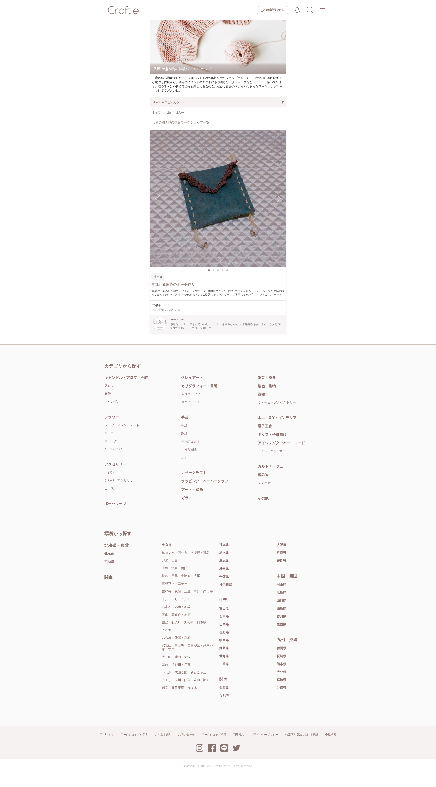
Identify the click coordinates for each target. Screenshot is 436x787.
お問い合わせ (186, 734)
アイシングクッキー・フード (281, 443)
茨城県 (224, 545)
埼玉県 (224, 568)
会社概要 (330, 734)
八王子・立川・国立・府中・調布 (186, 680)
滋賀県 (224, 688)
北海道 (109, 554)
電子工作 (265, 426)
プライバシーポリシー (264, 734)
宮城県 (109, 562)
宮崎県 (281, 680)
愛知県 (224, 656)
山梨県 (224, 624)
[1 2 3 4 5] (218, 198)
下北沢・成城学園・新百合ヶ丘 (184, 672)
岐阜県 (224, 640)
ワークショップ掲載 (214, 734)
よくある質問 (163, 734)
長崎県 (281, 656)
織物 (261, 394)
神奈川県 (225, 584)
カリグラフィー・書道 (199, 386)
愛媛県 (281, 624)
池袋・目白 (170, 560)
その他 (263, 498)
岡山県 (281, 584)
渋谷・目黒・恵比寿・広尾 (181, 576)
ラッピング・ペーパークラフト (206, 481)
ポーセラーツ (115, 503)
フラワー (111, 417)
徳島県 (281, 608)
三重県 (224, 664)
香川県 (281, 616)
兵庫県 (281, 552)
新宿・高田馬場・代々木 (179, 688)
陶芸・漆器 (267, 377)
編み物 (263, 475)
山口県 (281, 600)
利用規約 (238, 734)
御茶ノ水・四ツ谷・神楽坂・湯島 (186, 552)
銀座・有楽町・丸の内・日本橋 (184, 622)
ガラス (186, 498)
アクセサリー (115, 464)
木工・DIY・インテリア (277, 418)
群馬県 (224, 560)
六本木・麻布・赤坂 (176, 607)
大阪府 (281, 545)
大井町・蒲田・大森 (176, 657)
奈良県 (281, 560)
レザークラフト (194, 473)
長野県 (224, 632)
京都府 (224, 696)
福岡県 (281, 648)
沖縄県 (281, 688)
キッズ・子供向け (272, 434)
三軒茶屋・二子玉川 (176, 583)
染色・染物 (267, 386)
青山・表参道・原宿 (176, 614)
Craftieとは (107, 734)
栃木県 (224, 552)
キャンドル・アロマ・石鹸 (126, 377)
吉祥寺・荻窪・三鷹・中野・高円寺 (187, 591)
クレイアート (192, 377)
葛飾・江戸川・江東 (176, 664)
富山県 (224, 608)
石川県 (224, 616)
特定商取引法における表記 (301, 734)
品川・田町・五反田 (176, 599)
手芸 (184, 417)
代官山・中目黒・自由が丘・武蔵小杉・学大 (187, 647)
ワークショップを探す (134, 734)
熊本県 (281, 664)
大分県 (281, 672)
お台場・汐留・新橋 (176, 637)
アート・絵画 (192, 489)
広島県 (281, 592)
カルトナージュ (270, 466)
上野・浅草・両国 (174, 568)
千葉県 (224, 576)
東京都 (166, 545)
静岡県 (224, 648)
